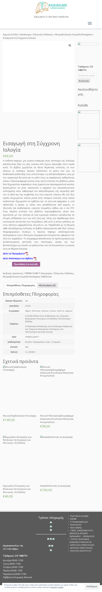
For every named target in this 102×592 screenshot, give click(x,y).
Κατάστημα (25, 34)
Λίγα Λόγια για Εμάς (79, 516)
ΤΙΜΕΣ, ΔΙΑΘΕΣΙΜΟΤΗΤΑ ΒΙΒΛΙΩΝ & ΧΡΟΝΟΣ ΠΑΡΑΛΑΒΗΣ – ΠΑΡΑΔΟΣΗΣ (81, 533)
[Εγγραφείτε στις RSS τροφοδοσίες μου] (5, 24)
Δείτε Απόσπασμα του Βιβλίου (18, 258)
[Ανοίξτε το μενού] (90, 24)
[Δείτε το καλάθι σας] (98, 22)
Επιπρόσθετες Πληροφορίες (21, 285)
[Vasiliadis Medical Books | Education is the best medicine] (51, 7)
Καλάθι (73, 519)
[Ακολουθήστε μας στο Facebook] (9, 24)
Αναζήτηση (84, 80)
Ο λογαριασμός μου (79, 521)
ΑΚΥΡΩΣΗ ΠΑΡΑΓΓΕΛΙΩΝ (81, 548)
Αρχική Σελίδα (10, 34)
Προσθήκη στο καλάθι (26, 264)
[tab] (20, 285)
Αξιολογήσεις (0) (47, 285)
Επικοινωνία (75, 524)
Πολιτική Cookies (56, 587)
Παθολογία (46, 276)
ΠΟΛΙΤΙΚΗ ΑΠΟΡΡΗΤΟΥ (80, 551)
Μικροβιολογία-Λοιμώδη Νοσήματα (73, 34)
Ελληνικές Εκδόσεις (43, 34)
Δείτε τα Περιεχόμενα (14, 253)
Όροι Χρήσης (76, 527)
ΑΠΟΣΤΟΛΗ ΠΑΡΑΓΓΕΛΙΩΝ (82, 545)
